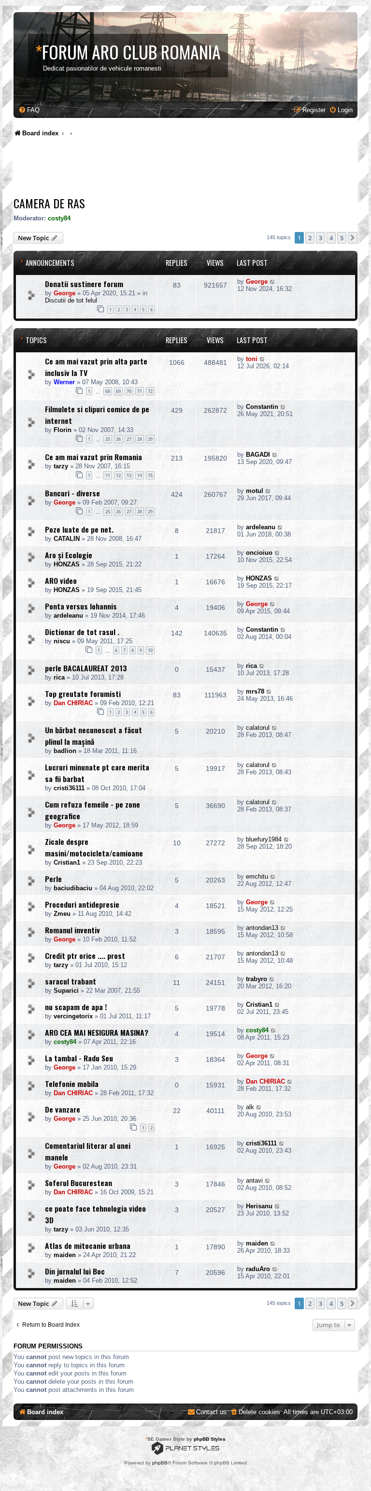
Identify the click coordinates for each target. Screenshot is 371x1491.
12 (118, 475)
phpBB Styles (210, 1439)
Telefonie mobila (72, 1083)
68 (107, 391)
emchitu (257, 876)
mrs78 (255, 691)
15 (150, 475)
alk (250, 1107)
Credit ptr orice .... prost (85, 955)
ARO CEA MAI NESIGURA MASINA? (96, 1032)
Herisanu (259, 1206)
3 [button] (320, 237)
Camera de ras (49, 203)
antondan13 (262, 927)
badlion (65, 750)
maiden (65, 1255)
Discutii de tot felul (71, 300)
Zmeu (62, 913)
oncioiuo (259, 552)
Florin (62, 430)
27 (129, 439)
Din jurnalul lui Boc (75, 1271)
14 (139, 475)
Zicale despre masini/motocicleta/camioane (94, 847)
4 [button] (331, 237)
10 (150, 650)
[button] (352, 238)
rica (59, 677)
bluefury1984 (264, 839)
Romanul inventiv (72, 930)
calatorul (258, 727)
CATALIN (67, 538)
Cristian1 (67, 862)
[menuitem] (29, 110)
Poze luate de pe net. (79, 529)
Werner (64, 382)
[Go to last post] (273, 281)
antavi (254, 1180)
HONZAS (67, 564)
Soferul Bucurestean (78, 1182)
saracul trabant (70, 981)
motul (254, 490)
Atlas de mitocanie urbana (87, 1245)
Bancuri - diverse (72, 493)
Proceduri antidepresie (82, 904)
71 (139, 391)
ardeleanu (260, 527)
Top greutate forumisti (83, 693)
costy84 (59, 218)
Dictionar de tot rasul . (82, 631)
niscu (62, 641)
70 (129, 391)
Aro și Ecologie (68, 555)
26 (118, 439)
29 (150, 439)
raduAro (258, 1269)
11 (107, 475)
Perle (53, 878)
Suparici (66, 990)
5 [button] (341, 237)
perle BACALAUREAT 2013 (86, 668)
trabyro (256, 979)
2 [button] (310, 237)
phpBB (160, 1462)
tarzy (61, 466)
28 (139, 439)
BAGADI (258, 454)
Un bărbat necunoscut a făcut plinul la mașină (93, 735)
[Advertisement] (189, 169)
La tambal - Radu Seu (79, 1058)
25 (107, 439)
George (64, 293)
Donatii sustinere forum (84, 284)
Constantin (262, 406)
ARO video (61, 580)
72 (150, 391)
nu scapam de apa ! (76, 1007)
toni (251, 358)
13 (129, 475)
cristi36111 (69, 788)
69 (118, 391)
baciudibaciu (73, 888)
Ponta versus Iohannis (81, 606)
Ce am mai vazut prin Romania (93, 457)
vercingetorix (73, 1016)
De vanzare (62, 1109)
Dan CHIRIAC (73, 703)
